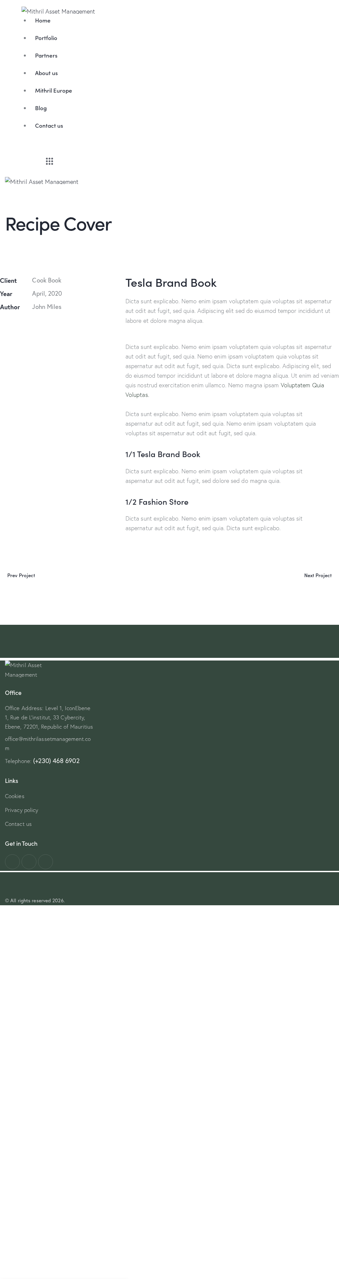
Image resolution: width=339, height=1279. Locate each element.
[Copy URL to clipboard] (34, 327)
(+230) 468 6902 (56, 760)
